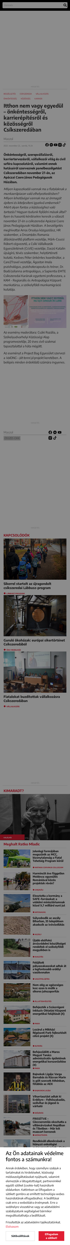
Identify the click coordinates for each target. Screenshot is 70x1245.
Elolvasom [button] (12, 1226)
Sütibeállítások (20, 1235)
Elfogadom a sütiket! (51, 1236)
